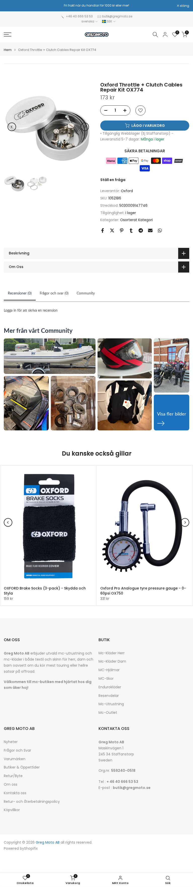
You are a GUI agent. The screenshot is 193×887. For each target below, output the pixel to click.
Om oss (10, 784)
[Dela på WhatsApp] (160, 230)
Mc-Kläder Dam (112, 661)
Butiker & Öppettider (22, 767)
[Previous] (12, 127)
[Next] (84, 127)
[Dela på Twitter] (112, 230)
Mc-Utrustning (111, 704)
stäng (11, 5)
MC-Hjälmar (109, 670)
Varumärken (14, 759)
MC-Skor (106, 678)
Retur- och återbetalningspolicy (32, 801)
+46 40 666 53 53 (79, 16)
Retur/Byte (13, 776)
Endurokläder (110, 687)
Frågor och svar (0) (54, 293)
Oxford (127, 190)
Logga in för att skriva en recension (31, 310)
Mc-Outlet (108, 712)
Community (86, 293)
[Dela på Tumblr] (131, 230)
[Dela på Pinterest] (121, 230)
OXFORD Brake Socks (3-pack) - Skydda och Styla (45, 591)
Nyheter (11, 742)
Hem (8, 49)
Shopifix (31, 848)
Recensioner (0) (20, 293)
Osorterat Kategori (136, 219)
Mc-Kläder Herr (112, 653)
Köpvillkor (12, 810)
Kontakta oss (15, 793)
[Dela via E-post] (150, 230)
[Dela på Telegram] (140, 230)
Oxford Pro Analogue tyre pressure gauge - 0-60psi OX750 (143, 591)
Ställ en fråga (112, 179)
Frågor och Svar (17, 750)
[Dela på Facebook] (102, 230)
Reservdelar (109, 695)
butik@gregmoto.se (117, 16)
